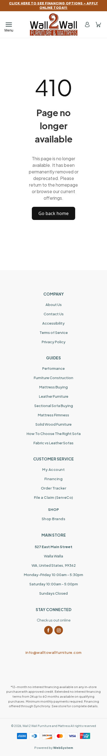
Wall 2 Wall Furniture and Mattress (46, 726)
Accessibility (53, 323)
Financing (53, 479)
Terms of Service (54, 332)
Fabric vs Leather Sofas (53, 443)
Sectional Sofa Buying (53, 405)
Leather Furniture (53, 396)
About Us (54, 304)
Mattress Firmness (53, 415)
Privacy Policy (54, 342)
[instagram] (58, 630)
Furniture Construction (53, 378)
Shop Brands (54, 519)
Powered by (53, 747)
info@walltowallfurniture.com (54, 652)
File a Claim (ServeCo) (53, 497)
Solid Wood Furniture (53, 424)
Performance (53, 368)
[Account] (87, 24)
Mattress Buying (53, 387)
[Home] (53, 24)
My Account (53, 469)
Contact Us (54, 314)
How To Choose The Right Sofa (54, 433)
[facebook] (48, 630)
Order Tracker (53, 488)
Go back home (53, 213)
